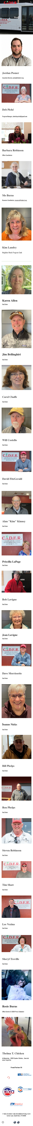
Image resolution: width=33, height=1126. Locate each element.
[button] (2, 2)
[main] (16, 17)
